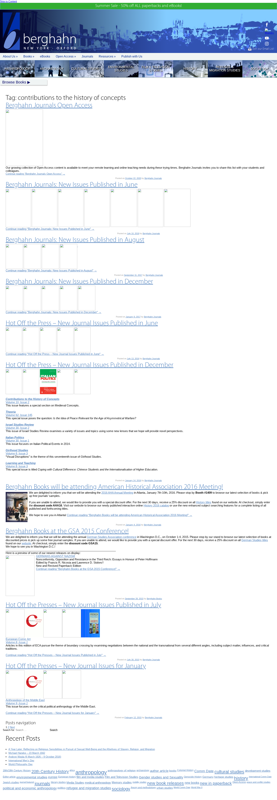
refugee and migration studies (88, 788)
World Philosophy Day (20, 764)
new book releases (165, 783)
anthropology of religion (122, 770)
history (241, 778)
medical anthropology (98, 782)
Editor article (9, 777)
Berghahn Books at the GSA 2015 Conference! (67, 531)
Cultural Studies (86, 68)
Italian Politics (15, 437)
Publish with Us (131, 56)
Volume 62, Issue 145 (19, 415)
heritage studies (223, 777)
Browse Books (14, 82)
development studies (257, 770)
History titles (203, 502)
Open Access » (66, 56)
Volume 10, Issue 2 (17, 402)
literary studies (58, 782)
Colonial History (185, 770)
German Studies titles (254, 540)
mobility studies (139, 782)
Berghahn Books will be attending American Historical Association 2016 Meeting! (114, 487)
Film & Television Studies (156, 68)
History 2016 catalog (156, 505)
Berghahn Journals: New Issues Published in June (72, 185)
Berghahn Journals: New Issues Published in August (75, 240)
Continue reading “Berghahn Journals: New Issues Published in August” (51, 270)
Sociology (260, 68)
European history (67, 777)
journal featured (27, 782)
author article (159, 771)
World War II (196, 787)
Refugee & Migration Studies (224, 68)
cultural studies (229, 771)
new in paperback (216, 783)
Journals (87, 56)
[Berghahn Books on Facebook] (269, 25)
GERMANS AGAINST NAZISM (55, 556)
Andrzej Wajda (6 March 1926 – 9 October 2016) (34, 756)
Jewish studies (11, 782)
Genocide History (193, 777)
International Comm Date (260, 777)
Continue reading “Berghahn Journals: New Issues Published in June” (50, 228)
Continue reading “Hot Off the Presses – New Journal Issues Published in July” (56, 655)
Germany (207, 777)
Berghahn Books (154, 598)
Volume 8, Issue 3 (17, 453)
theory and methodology (143, 787)
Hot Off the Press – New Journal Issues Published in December (89, 365)
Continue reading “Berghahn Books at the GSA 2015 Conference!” (78, 569)
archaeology (142, 770)
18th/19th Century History (17, 770)
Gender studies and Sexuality (161, 777)
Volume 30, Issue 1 (17, 440)
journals (42, 783)
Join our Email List (263, 48)
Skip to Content (8, 1)
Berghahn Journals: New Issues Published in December (79, 281)
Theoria (11, 411)
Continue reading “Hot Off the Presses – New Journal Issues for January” (52, 712)
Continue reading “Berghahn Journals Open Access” (35, 173)
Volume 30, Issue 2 (17, 427)
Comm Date (204, 771)
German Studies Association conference (111, 536)
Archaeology (52, 68)
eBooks (45, 56)
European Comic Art (18, 639)
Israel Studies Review (20, 424)
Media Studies (75, 782)
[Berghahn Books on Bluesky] (269, 31)
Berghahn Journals (153, 178)
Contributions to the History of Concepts (32, 399)
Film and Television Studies (121, 777)
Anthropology (17, 68)
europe (52, 777)
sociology (121, 788)
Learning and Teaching (21, 463)
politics (61, 787)
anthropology (91, 772)
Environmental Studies (121, 68)
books (172, 770)
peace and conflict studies (258, 782)
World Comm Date (182, 787)
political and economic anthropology (30, 788)
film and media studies (90, 777)
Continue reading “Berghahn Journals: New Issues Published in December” (53, 312)
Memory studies (122, 782)
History (190, 68)
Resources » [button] (107, 56)
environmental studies (31, 777)
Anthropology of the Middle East (25, 700)
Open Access (239, 782)
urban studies (165, 787)
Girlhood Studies (17, 450)
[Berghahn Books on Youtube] (269, 38)
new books (192, 782)
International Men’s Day (21, 760)
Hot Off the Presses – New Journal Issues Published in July (83, 605)
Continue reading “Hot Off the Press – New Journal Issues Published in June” (55, 354)
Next (12, 727)
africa (72, 770)
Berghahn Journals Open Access (49, 105)
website (26, 543)
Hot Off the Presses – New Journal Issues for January (76, 666)
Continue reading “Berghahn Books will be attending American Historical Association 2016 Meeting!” (129, 515)
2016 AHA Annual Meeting (117, 492)
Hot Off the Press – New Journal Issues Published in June (82, 323)
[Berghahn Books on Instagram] (269, 44)
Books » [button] (28, 56)
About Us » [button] (10, 56)
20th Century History (50, 771)
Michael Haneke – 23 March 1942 (26, 753)
